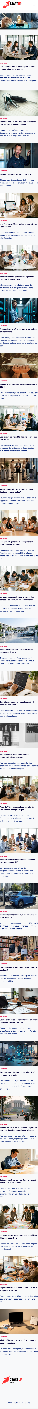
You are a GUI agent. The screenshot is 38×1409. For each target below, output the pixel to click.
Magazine (3, 63)
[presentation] (19, 47)
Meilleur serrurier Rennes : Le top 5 (15, 174)
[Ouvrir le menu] (34, 4)
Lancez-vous (19, 25)
